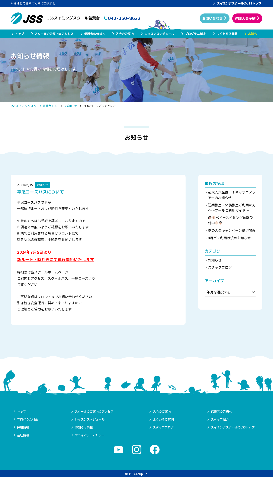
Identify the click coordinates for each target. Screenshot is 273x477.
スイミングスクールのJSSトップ (239, 3)
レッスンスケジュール (159, 34)
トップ (19, 34)
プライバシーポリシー (90, 435)
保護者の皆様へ (94, 34)
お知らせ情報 (84, 427)
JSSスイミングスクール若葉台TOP (34, 106)
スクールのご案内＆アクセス (54, 34)
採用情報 (23, 427)
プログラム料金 (195, 34)
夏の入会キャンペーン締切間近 (232, 230)
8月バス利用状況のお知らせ (229, 237)
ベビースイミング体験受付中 (230, 220)
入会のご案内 (125, 34)
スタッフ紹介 (220, 419)
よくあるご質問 (226, 34)
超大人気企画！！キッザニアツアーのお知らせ (232, 194)
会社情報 (23, 435)
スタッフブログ (220, 267)
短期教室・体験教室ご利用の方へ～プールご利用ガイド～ (232, 207)
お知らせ (254, 34)
